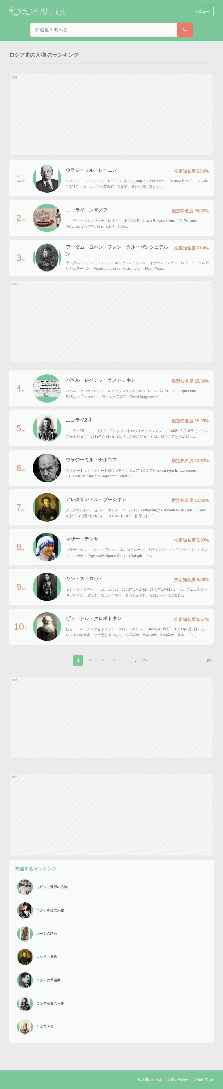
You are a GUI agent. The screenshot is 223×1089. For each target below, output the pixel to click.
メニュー (202, 12)
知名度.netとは (149, 1079)
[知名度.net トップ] (38, 11)
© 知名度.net (204, 1080)
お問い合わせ (178, 1079)
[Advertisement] (111, 114)
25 (145, 660)
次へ (210, 660)
